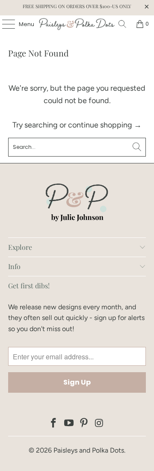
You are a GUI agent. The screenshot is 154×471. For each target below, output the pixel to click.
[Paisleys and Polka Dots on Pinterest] (84, 424)
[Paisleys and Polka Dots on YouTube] (68, 424)
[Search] (122, 24)
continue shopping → (105, 125)
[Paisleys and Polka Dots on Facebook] (53, 424)
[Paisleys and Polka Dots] (77, 24)
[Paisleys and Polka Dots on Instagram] (99, 424)
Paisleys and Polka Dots (88, 450)
